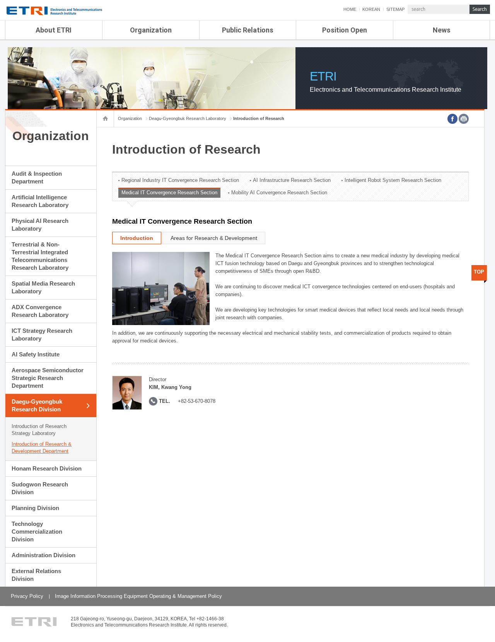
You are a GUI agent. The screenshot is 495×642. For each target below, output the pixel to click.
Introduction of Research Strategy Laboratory (39, 429)
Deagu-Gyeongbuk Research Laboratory (187, 118)
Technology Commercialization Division (37, 531)
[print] (464, 119)
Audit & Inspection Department (37, 177)
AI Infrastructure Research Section (292, 180)
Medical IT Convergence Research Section (169, 192)
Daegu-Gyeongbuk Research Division (37, 405)
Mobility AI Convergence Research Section (279, 192)
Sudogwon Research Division (40, 488)
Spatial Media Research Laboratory (43, 287)
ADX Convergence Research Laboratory (40, 311)
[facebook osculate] (452, 119)
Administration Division (43, 555)
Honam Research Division (47, 468)
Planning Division (35, 508)
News (442, 30)
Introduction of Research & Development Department (42, 447)
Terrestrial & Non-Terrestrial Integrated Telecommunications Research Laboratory (40, 256)
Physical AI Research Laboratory (40, 224)
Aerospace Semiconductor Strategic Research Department (48, 378)
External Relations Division (36, 575)
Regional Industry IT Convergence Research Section (180, 180)
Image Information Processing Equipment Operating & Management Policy (138, 596)
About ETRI (54, 30)
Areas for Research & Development (214, 238)
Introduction (136, 238)
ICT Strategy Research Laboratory (42, 334)
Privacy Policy (27, 596)
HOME (349, 9)
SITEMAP (395, 9)
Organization (151, 30)
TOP (479, 272)
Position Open (344, 30)
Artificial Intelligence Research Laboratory (40, 201)
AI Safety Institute (36, 354)
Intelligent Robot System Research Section (393, 180)
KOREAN (371, 9)
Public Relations (247, 30)
